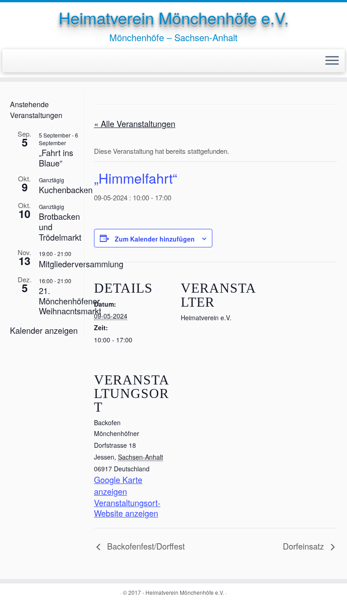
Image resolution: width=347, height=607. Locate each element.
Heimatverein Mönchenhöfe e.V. (174, 17)
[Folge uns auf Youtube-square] (30, 60)
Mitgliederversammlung (81, 264)
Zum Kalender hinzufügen (155, 238)
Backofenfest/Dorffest (145, 546)
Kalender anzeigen (44, 330)
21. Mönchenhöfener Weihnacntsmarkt (70, 301)
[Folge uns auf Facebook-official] (16, 60)
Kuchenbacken (66, 189)
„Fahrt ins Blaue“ (56, 158)
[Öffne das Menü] (332, 61)
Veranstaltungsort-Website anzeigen (127, 508)
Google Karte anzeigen (118, 485)
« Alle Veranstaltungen (134, 123)
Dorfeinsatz (304, 546)
